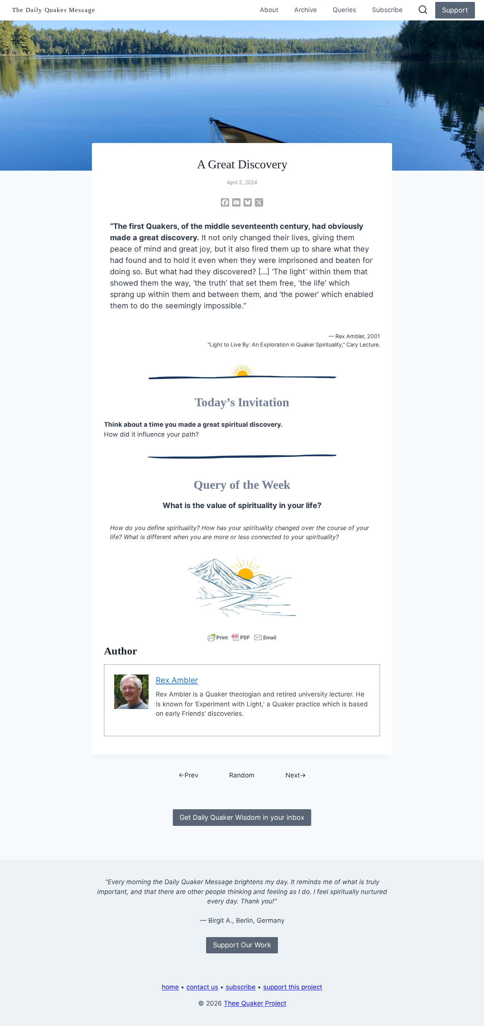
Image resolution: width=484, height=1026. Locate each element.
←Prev (188, 775)
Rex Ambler (177, 680)
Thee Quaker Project (255, 1003)
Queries (344, 10)
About (269, 10)
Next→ (295, 775)
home (170, 987)
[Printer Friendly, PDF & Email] (242, 637)
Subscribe (387, 10)
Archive (305, 10)
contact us (202, 987)
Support (455, 10)
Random (241, 775)
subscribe (241, 987)
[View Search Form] (422, 10)
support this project (292, 987)
